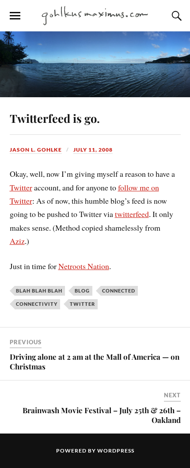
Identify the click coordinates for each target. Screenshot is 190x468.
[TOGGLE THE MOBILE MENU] (15, 16)
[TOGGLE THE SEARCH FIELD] (175, 16)
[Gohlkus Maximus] (95, 15)
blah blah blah (39, 290)
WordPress (115, 450)
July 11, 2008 (93, 149)
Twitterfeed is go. (55, 118)
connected (118, 290)
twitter (82, 304)
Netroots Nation (83, 266)
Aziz (17, 241)
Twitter (21, 187)
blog (82, 290)
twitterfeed (132, 214)
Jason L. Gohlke (36, 149)
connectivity (36, 304)
